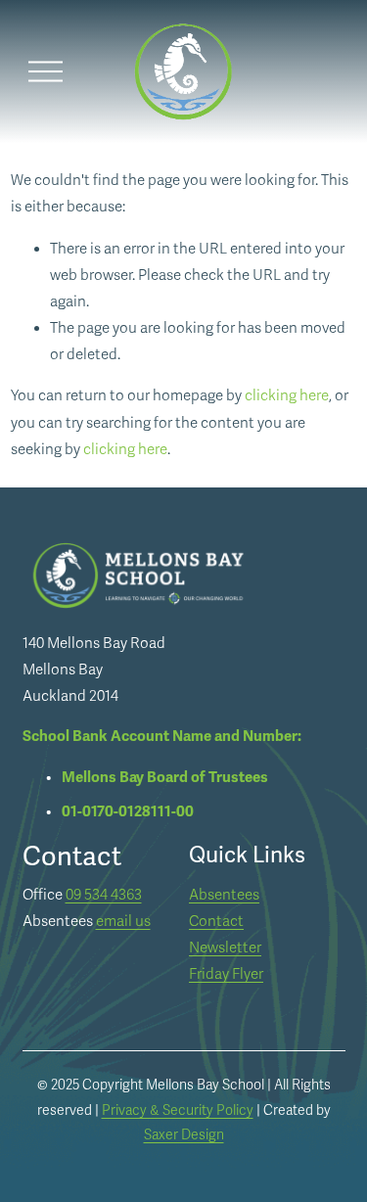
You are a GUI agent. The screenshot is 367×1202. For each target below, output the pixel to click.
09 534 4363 (104, 894)
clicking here (287, 395)
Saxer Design (184, 1135)
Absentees (224, 894)
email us (123, 921)
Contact (216, 921)
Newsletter (225, 947)
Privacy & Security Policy (177, 1110)
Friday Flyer (226, 974)
